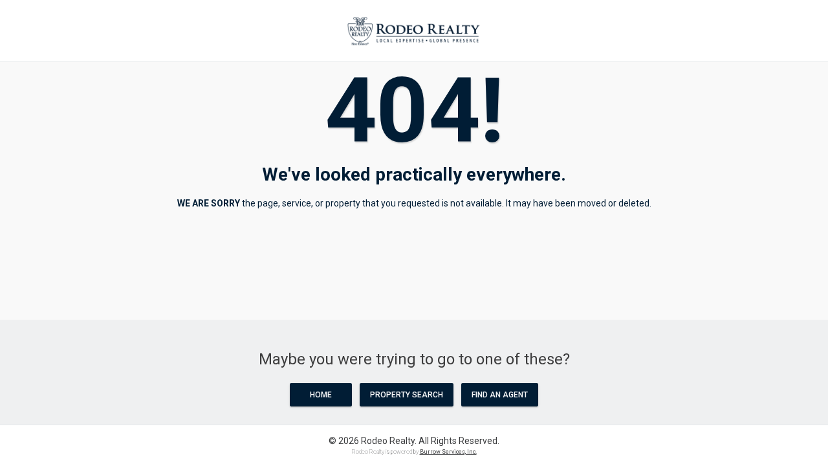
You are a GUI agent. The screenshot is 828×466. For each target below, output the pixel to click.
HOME (321, 394)
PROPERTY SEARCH (406, 394)
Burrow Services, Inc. (448, 452)
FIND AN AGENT (500, 394)
